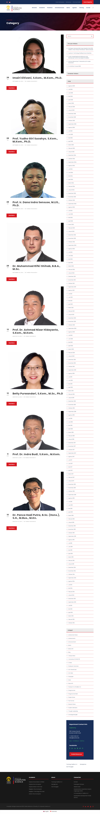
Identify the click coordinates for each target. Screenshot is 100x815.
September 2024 (72, 162)
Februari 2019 (71, 394)
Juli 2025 (70, 131)
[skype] (77, 748)
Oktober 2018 (71, 408)
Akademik (42, 7)
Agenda (74, 7)
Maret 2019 (70, 390)
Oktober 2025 (71, 120)
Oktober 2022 (71, 241)
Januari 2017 (71, 481)
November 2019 (72, 363)
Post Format (71, 700)
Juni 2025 (70, 134)
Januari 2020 (71, 356)
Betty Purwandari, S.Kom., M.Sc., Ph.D (38, 393)
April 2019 (70, 387)
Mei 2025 (70, 138)
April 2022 (70, 262)
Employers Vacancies (73, 666)
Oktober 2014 (71, 574)
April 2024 (70, 179)
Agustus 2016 (71, 498)
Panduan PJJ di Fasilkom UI (74, 687)
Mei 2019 (70, 384)
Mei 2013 (70, 609)
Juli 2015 (70, 543)
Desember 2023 (72, 193)
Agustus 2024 (71, 165)
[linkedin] (75, 748)
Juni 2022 (70, 255)
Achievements (71, 638)
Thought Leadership (73, 711)
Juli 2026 (70, 89)
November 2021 (72, 280)
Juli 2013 (70, 605)
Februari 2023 (71, 228)
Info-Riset (70, 673)
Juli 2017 (70, 460)
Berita (68, 7)
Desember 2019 (72, 359)
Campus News (71, 655)
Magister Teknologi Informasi (36, 791)
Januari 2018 (71, 439)
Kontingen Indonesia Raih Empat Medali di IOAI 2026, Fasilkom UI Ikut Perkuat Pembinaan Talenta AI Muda (80, 49)
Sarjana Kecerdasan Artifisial (36, 782)
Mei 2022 (70, 259)
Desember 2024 (72, 155)
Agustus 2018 (71, 415)
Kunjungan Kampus (79, 784)
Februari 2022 (71, 269)
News (69, 680)
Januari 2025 (71, 151)
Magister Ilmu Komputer (35, 789)
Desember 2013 (72, 598)
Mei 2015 (70, 550)
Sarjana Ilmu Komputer (35, 784)
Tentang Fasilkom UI (71, 764)
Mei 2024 (70, 176)
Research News (72, 704)
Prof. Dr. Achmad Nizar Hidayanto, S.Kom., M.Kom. (36, 331)
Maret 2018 (70, 432)
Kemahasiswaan (59, 7)
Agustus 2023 (71, 207)
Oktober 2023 (71, 200)
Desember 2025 (72, 113)
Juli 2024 (70, 169)
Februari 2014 (71, 591)
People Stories (71, 697)
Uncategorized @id (72, 714)
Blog (69, 652)
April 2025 (70, 141)
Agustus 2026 (71, 86)
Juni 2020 (70, 338)
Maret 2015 (70, 557)
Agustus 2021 (71, 290)
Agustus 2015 (71, 539)
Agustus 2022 (71, 248)
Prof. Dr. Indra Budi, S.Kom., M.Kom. (36, 454)
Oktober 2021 (71, 283)
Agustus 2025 (71, 127)
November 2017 (72, 446)
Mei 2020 (70, 342)
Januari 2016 (71, 522)
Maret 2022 (71, 266)
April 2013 (70, 612)
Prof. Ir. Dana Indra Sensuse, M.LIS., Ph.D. (36, 204)
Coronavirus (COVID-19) (74, 659)
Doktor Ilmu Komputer (35, 794)
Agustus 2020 (71, 332)
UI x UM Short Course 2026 (74, 66)
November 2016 (72, 487)
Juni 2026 (70, 93)
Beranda (34, 7)
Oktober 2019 (71, 366)
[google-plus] (72, 748)
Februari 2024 (71, 186)
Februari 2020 (71, 352)
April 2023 (70, 221)
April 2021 (70, 304)
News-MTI (70, 683)
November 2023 (72, 196)
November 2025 (72, 117)
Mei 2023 (70, 217)
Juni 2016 (70, 505)
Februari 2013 (71, 619)
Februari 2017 (71, 477)
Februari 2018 (71, 435)
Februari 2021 (71, 311)
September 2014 (72, 577)
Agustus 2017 (71, 456)
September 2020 (72, 328)
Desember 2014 (72, 567)
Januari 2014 (71, 595)
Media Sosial (77, 786)
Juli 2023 (70, 210)
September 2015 (72, 536)
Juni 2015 (70, 546)
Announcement (72, 642)
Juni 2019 (70, 380)
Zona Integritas (88, 2)
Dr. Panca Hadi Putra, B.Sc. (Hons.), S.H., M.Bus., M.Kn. (36, 516)
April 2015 (70, 553)
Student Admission (72, 707)
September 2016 (72, 494)
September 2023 (72, 203)
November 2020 (72, 321)
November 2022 (72, 238)
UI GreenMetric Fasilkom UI (81, 793)
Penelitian (50, 7)
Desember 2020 (72, 318)
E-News (70, 662)
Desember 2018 (72, 401)
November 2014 (72, 571)
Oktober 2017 (71, 449)
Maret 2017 (70, 474)
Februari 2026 (71, 106)
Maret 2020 (71, 349)
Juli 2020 (70, 335)
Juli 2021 (70, 293)
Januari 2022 (71, 273)
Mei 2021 (70, 300)
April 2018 (70, 429)
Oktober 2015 (71, 532)
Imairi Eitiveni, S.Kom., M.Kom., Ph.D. (37, 78)
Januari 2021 (71, 314)
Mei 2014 (70, 588)
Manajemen (83, 764)
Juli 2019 (70, 377)
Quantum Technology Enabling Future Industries (79, 53)
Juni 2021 (70, 297)
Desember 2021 (72, 276)
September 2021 (72, 287)
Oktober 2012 (71, 623)
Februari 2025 (71, 148)
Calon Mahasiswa (60, 2)
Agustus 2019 (71, 373)
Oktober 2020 (71, 325)
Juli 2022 (70, 252)
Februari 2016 (71, 519)
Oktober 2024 (71, 158)
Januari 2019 (71, 397)
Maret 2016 (70, 515)
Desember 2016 (72, 484)
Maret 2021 (70, 307)
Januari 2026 (71, 110)
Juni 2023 (70, 214)
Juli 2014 (70, 584)
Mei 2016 (70, 508)
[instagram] (82, 748)
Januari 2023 (71, 231)
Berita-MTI (70, 648)
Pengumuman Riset (73, 694)
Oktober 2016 (71, 491)
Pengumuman (71, 690)
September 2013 (72, 602)
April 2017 (70, 470)
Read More (12, 88)
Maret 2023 (71, 224)
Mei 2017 (70, 467)
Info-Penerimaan (72, 669)
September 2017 (72, 453)
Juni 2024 (70, 172)
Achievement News (73, 635)
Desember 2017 (72, 442)
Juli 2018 (70, 418)
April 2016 (70, 512)
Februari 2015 (71, 560)
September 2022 (72, 245)
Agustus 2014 (71, 581)
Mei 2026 (70, 96)
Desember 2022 (72, 235)
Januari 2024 (71, 190)
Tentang (81, 7)
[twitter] (80, 748)
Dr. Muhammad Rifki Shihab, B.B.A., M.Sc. (36, 267)
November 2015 (72, 529)
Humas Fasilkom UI (32, 81)
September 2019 (72, 370)
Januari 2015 (71, 564)
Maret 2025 (71, 144)
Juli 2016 (70, 501)
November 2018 (72, 404)
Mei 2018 (70, 425)
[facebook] (69, 748)
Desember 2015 (72, 526)
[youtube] (90, 806)
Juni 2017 (70, 463)
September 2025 (72, 124)
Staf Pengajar (70, 767)
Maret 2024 (71, 183)
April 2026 (70, 99)
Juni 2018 (70, 422)
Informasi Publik (76, 2)
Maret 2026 (71, 103)
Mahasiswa (68, 2)
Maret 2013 (70, 616)
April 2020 (70, 345)
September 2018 (72, 411)
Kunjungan (70, 676)
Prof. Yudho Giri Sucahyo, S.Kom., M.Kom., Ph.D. (35, 140)
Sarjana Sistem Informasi (35, 786)
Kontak (88, 7)
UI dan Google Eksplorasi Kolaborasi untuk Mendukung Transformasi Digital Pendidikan (78, 57)
